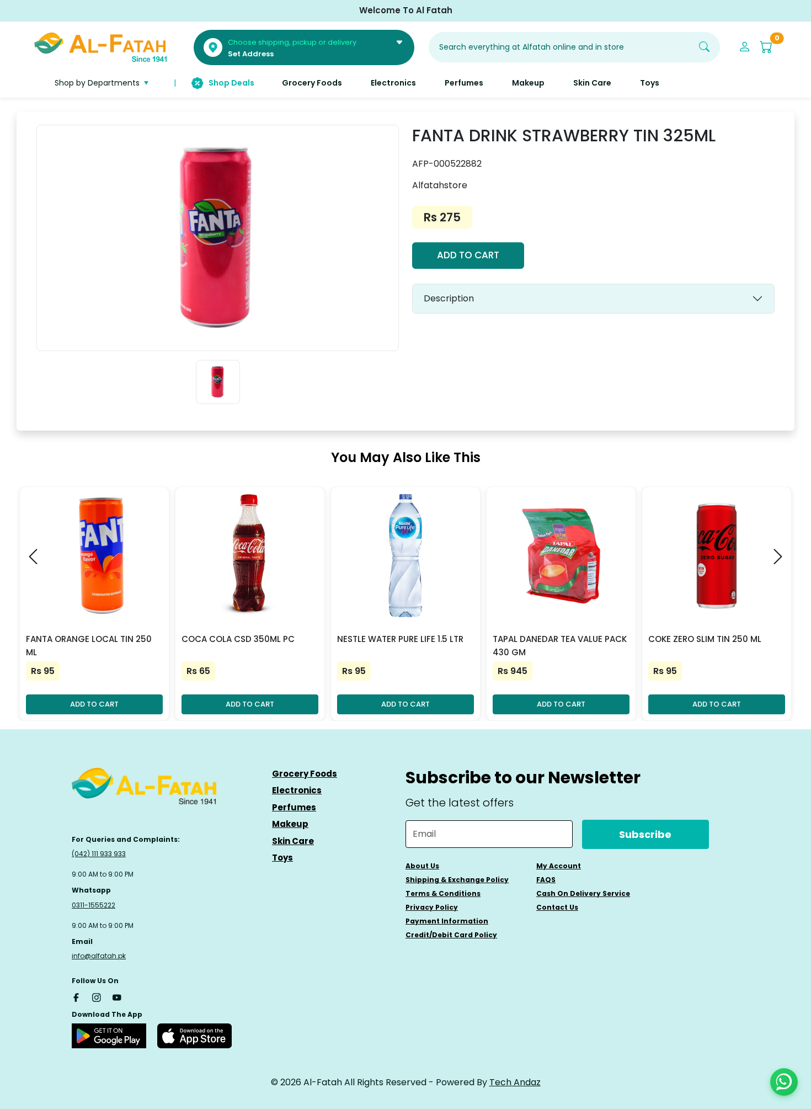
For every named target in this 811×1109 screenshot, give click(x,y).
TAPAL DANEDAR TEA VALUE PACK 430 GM (560, 645)
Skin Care (293, 841)
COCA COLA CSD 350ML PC (238, 639)
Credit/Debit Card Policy (451, 935)
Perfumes (294, 807)
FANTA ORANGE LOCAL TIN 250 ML (89, 645)
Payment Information (447, 921)
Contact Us (557, 907)
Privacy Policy (432, 907)
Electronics (297, 790)
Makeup (290, 824)
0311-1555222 (93, 905)
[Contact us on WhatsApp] (784, 1082)
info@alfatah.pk (99, 956)
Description (449, 298)
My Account (558, 866)
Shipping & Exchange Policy (457, 879)
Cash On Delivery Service (583, 893)
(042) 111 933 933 (99, 853)
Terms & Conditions (443, 893)
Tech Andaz (515, 1082)
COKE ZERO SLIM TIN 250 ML (704, 639)
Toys (282, 857)
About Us (422, 866)
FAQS (546, 879)
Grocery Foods (304, 773)
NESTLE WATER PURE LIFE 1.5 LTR (400, 639)
